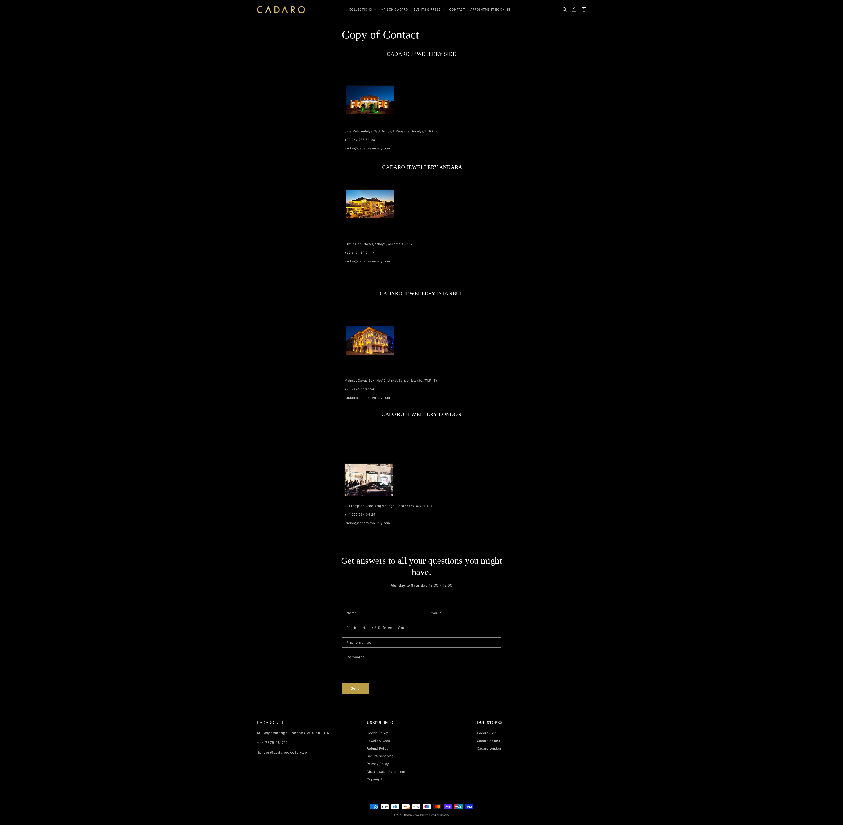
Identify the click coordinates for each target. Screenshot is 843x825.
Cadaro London (489, 748)
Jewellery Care (378, 740)
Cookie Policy (377, 733)
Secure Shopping (380, 756)
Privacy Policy (378, 764)
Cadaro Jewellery (414, 815)
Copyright (374, 779)
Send (355, 688)
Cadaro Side (486, 733)
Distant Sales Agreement (386, 771)
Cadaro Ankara (488, 740)
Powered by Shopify (437, 815)
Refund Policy (377, 748)
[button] (362, 9)
